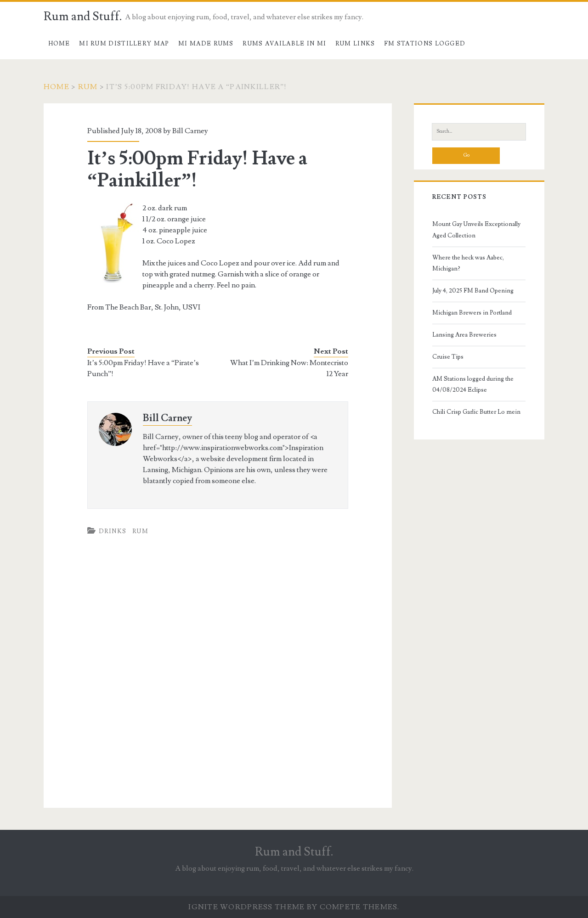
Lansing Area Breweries (464, 334)
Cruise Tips (448, 356)
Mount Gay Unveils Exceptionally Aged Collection (476, 229)
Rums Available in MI (284, 43)
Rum (88, 86)
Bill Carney (167, 418)
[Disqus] (217, 679)
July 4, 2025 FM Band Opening (473, 290)
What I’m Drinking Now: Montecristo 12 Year (289, 368)
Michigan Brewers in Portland (472, 312)
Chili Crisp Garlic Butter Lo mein (476, 412)
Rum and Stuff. (83, 16)
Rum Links (355, 43)
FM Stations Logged (424, 43)
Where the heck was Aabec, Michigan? (468, 263)
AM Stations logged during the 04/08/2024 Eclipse (473, 384)
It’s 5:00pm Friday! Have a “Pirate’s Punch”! (143, 368)
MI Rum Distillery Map (124, 43)
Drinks (113, 531)
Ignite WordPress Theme (246, 907)
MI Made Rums (206, 43)
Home (59, 43)
